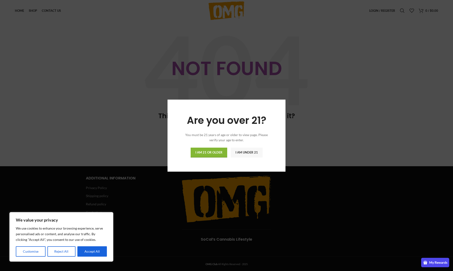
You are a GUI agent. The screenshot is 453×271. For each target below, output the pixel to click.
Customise (30, 251)
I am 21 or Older (208, 152)
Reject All (61, 251)
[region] (61, 237)
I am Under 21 (246, 152)
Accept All (92, 251)
